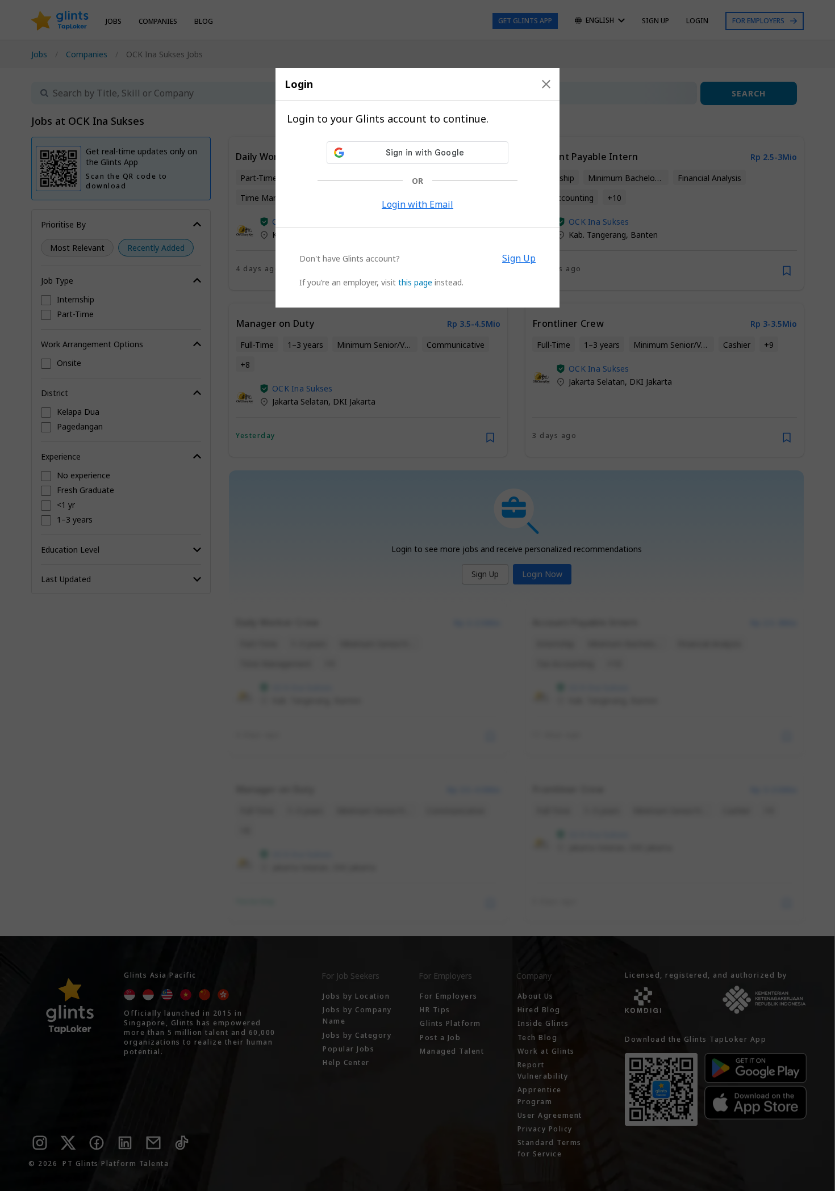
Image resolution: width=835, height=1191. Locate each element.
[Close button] (546, 84)
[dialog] (417, 188)
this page (415, 282)
